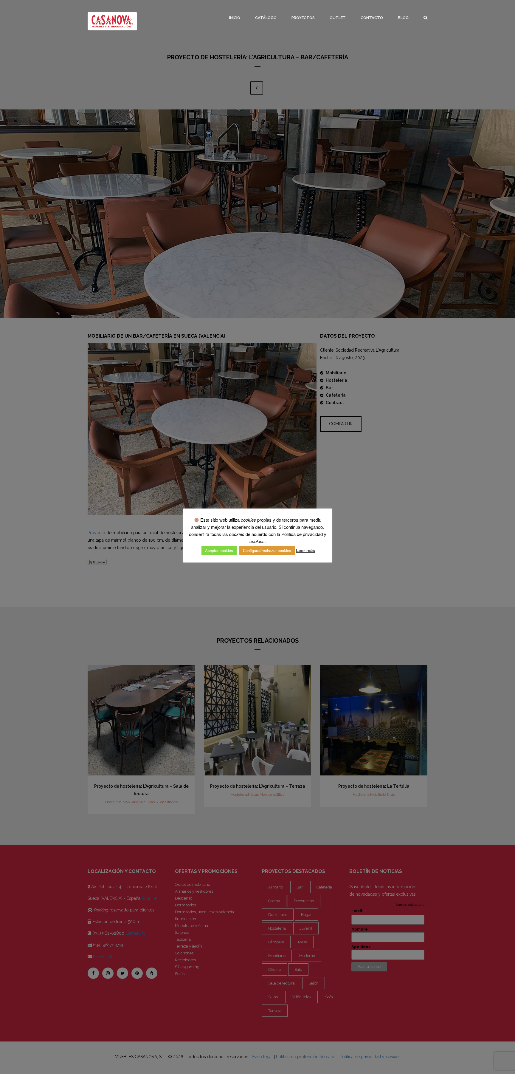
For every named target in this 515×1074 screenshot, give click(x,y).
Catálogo (266, 18)
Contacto (372, 18)
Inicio (234, 18)
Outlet (338, 18)
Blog (403, 18)
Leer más (305, 550)
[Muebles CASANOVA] (112, 21)
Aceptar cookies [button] (219, 550)
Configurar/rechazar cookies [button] (267, 550)
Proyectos (303, 18)
